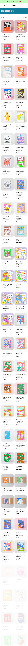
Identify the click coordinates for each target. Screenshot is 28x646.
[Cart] (26, 5)
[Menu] (1, 5)
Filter (4, 18)
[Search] (5, 5)
